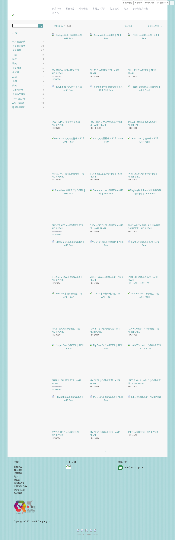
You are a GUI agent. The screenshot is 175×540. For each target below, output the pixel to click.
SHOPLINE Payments (91, 535)
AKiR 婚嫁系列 (19, 102)
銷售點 (55, 13)
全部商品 (58, 25)
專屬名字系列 (99, 8)
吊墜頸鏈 (16, 67)
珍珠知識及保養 (140, 8)
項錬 (14, 59)
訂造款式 (114, 8)
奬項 (126, 8)
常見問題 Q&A (20, 486)
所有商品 (70, 8)
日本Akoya (17, 89)
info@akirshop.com (134, 467)
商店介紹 (56, 8)
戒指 (14, 76)
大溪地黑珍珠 (18, 94)
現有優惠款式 (18, 41)
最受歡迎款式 (18, 45)
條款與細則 (19, 489)
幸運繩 (15, 72)
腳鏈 (14, 85)
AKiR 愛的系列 (19, 98)
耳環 (14, 54)
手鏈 (14, 63)
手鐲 (14, 81)
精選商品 (16, 50)
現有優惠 (83, 8)
